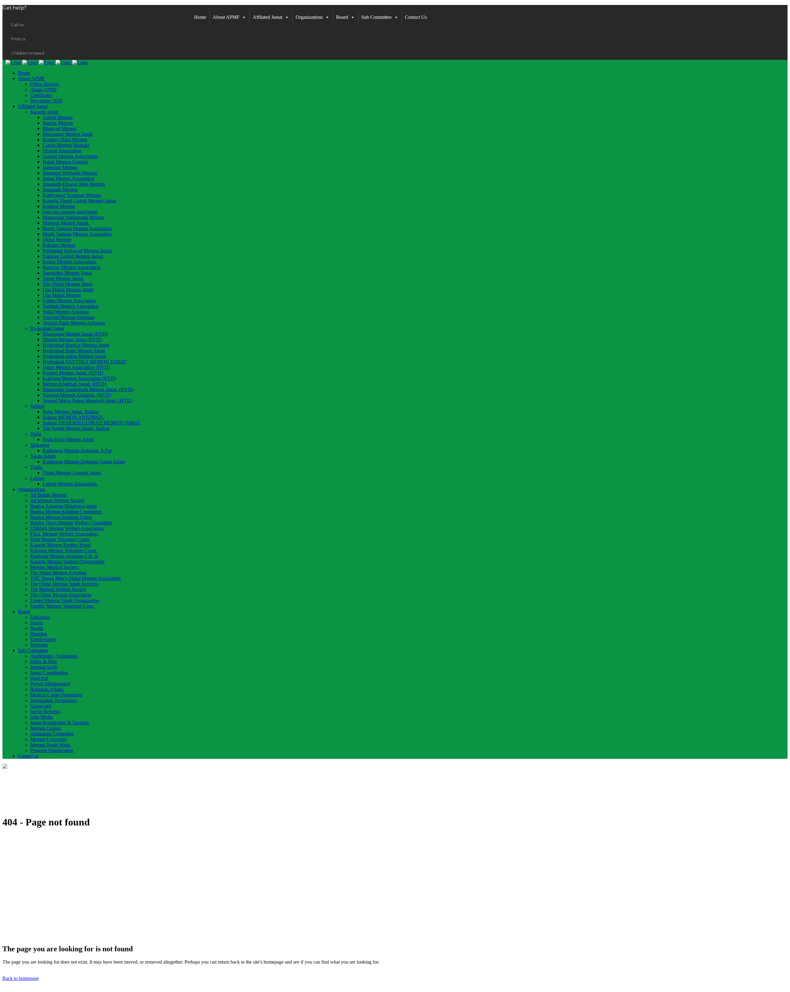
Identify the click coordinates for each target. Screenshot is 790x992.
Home (200, 17)
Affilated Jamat (267, 17)
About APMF (226, 17)
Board (342, 17)
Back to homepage (20, 978)
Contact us (416, 17)
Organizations (309, 17)
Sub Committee (376, 17)
